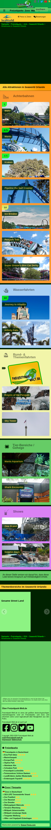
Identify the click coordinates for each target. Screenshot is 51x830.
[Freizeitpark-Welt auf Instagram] (35, 2)
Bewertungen (40, 17)
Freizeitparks (16, 10)
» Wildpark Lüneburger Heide (14, 813)
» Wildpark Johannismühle (13, 810)
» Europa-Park (9, 760)
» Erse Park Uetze (10, 755)
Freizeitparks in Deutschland (16, 752)
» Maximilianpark (10, 757)
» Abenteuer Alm (9, 765)
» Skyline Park (9, 763)
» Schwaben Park (10, 768)
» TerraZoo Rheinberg (12, 808)
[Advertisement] (25, 55)
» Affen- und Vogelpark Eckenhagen (17, 818)
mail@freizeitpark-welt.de (12, 738)
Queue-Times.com (28, 825)
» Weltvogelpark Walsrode (13, 805)
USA (25, 636)
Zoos (27, 10)
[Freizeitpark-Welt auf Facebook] (38, 2)
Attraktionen (24, 23)
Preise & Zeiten (25, 17)
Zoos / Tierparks (13, 787)
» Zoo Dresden (9, 802)
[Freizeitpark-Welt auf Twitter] (41, 2)
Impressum (6, 740)
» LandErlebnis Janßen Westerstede (17, 776)
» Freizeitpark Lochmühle (13, 771)
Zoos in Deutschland (13, 792)
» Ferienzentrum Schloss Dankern (17, 773)
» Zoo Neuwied (9, 800)
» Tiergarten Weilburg (12, 816)
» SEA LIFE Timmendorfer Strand (16, 794)
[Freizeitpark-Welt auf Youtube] (45, 2)
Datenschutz (17, 740)
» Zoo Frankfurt (9, 797)
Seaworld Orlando (36, 24)
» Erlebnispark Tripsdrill (13, 779)
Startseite (5, 24)
